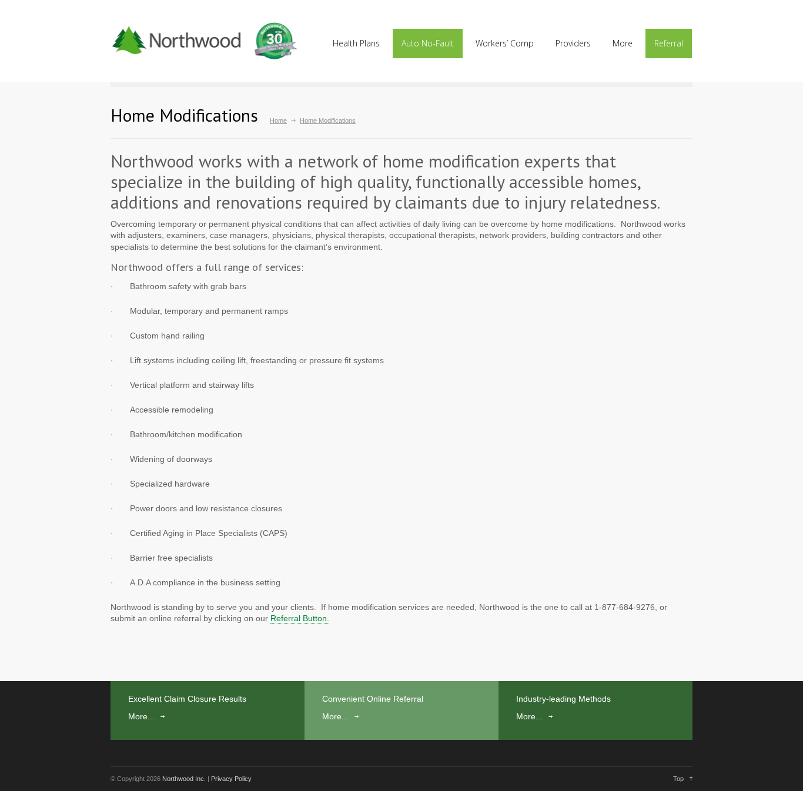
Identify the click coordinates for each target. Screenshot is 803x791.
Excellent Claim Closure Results (187, 698)
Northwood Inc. (184, 778)
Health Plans (356, 43)
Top (678, 778)
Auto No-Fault (428, 43)
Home (278, 120)
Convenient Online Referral (372, 698)
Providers (573, 43)
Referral (668, 43)
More (623, 43)
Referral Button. (299, 618)
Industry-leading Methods (563, 698)
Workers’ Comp (505, 43)
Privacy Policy (231, 778)
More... (141, 716)
